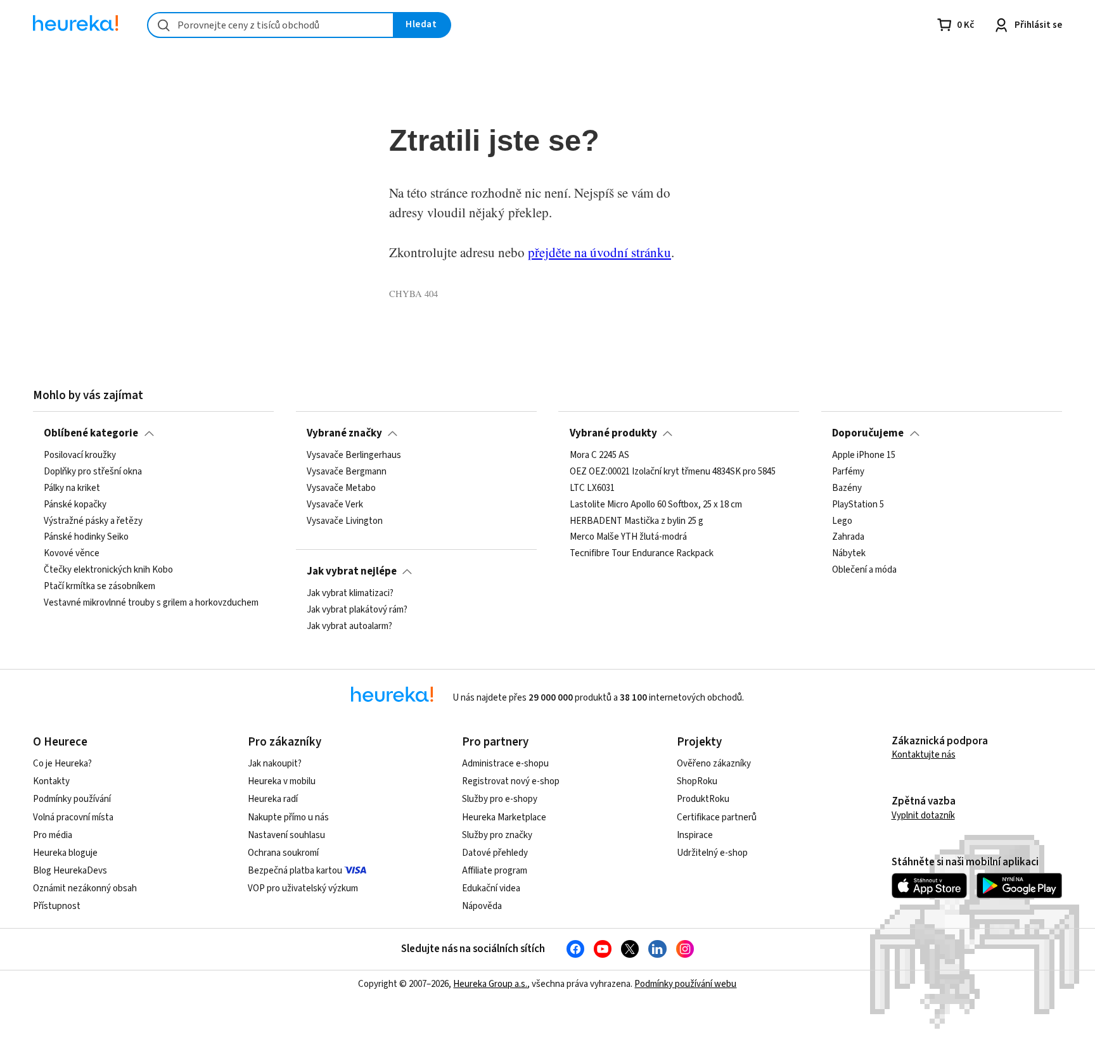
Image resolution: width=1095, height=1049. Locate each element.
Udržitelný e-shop (712, 853)
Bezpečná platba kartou (295, 870)
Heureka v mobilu (282, 781)
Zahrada (848, 537)
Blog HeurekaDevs (70, 870)
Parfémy (848, 472)
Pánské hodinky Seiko (86, 537)
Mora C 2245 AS (599, 455)
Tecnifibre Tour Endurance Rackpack (642, 554)
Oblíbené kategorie (91, 433)
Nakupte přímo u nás (288, 817)
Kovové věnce (71, 554)
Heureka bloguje (65, 853)
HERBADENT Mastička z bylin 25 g (636, 521)
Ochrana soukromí (283, 853)
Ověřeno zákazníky (714, 763)
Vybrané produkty (613, 433)
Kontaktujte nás (924, 754)
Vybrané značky (344, 433)
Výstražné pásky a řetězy (93, 521)
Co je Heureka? (62, 763)
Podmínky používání (72, 799)
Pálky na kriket (72, 488)
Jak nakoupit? (275, 763)
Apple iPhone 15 (863, 455)
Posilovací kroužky (80, 455)
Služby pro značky (497, 835)
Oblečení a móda (864, 570)
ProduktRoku (703, 799)
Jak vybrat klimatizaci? (350, 593)
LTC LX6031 (592, 488)
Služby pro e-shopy (499, 799)
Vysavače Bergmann (347, 472)
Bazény (847, 488)
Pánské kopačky (75, 505)
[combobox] (270, 25)
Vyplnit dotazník (923, 815)
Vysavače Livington (345, 521)
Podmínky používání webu (685, 984)
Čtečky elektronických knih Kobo (108, 570)
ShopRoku (697, 781)
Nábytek (849, 554)
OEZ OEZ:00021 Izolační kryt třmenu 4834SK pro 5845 (673, 472)
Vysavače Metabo (341, 488)
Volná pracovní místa (73, 817)
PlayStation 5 (858, 505)
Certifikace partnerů (717, 817)
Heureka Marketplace (504, 817)
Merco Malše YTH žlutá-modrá (628, 537)
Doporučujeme (868, 433)
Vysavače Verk (335, 505)
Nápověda (482, 906)
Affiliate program (494, 870)
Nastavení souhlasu (286, 835)
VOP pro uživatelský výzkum (303, 888)
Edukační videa (491, 888)
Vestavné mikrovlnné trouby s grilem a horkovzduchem (151, 603)
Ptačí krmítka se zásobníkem (99, 586)
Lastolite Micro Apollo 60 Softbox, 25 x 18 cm (656, 505)
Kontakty (51, 781)
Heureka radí (273, 799)
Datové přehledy (495, 853)
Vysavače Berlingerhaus (354, 455)
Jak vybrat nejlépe (352, 571)
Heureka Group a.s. (490, 984)
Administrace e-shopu (505, 763)
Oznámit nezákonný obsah (85, 888)
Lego (842, 521)
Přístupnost (56, 906)
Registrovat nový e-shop (511, 781)
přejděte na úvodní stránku (599, 252)
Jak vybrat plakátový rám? (357, 610)
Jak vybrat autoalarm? (349, 626)
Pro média (52, 835)
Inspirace (695, 835)
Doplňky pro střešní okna (93, 472)
